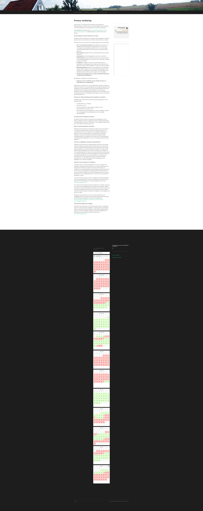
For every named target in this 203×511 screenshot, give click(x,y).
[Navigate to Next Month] (108, 466)
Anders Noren (121, 501)
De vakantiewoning (78, 12)
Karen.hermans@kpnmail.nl (80, 31)
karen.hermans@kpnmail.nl (80, 213)
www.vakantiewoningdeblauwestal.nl (98, 30)
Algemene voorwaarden (116, 257)
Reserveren (94, 12)
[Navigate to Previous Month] (94, 256)
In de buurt (86, 12)
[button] (115, 27)
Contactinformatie (103, 12)
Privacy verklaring (115, 255)
